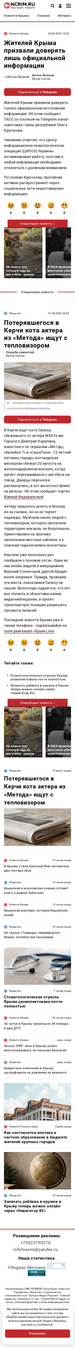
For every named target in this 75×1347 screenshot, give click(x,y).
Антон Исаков (43, 75)
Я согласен (37, 1333)
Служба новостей (20, 352)
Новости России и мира (23, 1126)
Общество (15, 313)
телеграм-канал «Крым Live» (29, 631)
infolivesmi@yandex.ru (35, 1249)
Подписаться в (37, 92)
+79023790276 (35, 1242)
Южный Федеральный (23, 497)
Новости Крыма (19, 33)
